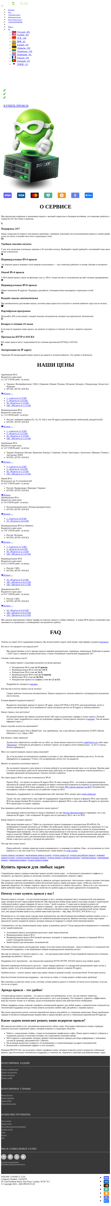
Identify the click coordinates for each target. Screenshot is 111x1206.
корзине (33, 684)
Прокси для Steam (8, 1075)
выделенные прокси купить (38, 855)
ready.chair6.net (89, 794)
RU (9, 29)
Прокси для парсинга (9, 1072)
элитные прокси (88, 858)
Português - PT (23, 61)
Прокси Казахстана (8, 1104)
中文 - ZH (21, 38)
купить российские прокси (82, 855)
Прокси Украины (7, 1098)
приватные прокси (18, 860)
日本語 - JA (22, 64)
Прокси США (6, 1101)
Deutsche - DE (23, 48)
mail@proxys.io (91, 742)
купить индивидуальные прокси (31, 858)
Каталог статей (7, 1129)
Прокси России (7, 1095)
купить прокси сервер (38, 860)
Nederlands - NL (24, 54)
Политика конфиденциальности (13, 1164)
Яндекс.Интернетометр (74, 813)
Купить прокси (16, 105)
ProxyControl (6, 1121)
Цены (3, 1132)
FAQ (2, 1138)
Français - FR (23, 58)
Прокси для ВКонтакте (9, 1069)
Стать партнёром (15, 22)
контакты (104, 642)
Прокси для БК (6, 1078)
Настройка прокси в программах (13, 1127)
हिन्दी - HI (21, 41)
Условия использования (10, 1162)
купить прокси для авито (12, 855)
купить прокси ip (61, 855)
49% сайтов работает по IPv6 (78, 787)
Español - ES (22, 45)
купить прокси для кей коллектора (64, 858)
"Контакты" (11, 745)
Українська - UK (24, 51)
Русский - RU (23, 32)
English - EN (23, 35)
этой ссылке (72, 850)
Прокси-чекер (6, 1124)
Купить (6, 393)
